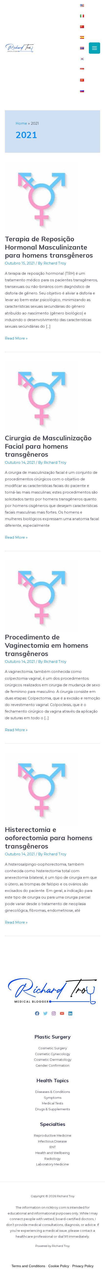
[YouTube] (62, 1013)
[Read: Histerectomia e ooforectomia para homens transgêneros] (41, 789)
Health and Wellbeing (52, 1153)
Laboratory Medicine (52, 1164)
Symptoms (52, 1098)
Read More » (16, 338)
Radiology (52, 1159)
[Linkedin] (70, 1013)
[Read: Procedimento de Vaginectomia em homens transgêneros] (41, 596)
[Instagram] (54, 1013)
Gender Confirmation (52, 1065)
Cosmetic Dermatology (52, 1059)
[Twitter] (45, 1013)
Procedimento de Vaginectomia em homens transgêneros (46, 645)
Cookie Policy (58, 1266)
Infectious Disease (52, 1141)
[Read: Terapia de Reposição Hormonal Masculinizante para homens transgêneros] (41, 198)
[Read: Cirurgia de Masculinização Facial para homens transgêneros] (41, 397)
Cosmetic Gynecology (52, 1054)
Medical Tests (52, 1103)
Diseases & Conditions (52, 1092)
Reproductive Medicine (52, 1135)
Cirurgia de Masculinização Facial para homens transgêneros (48, 446)
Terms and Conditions (28, 1266)
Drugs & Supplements (52, 1109)
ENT (53, 1147)
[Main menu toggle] (94, 48)
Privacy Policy (83, 1266)
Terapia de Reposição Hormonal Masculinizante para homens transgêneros (49, 247)
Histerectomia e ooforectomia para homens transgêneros (49, 837)
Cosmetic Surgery (52, 1048)
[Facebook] (37, 1013)
